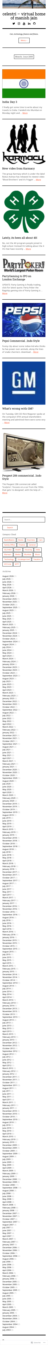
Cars (41, 540)
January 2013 (8, 1039)
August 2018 (8, 849)
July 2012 (6, 1057)
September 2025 (9, 607)
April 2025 (6, 621)
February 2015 (8, 968)
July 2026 (6, 579)
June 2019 (6, 820)
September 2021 (9, 744)
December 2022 (9, 701)
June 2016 (6, 923)
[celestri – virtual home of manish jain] (24, 4)
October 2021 (8, 741)
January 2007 (8, 1244)
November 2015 (9, 943)
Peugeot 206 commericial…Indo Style (21, 477)
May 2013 (6, 1028)
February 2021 (8, 764)
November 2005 (9, 1284)
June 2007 (6, 1230)
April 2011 (6, 1099)
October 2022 (8, 707)
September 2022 (9, 709)
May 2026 (6, 584)
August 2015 (8, 951)
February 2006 (8, 1276)
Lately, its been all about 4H (19, 238)
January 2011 (8, 1108)
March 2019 (7, 829)
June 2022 (6, 718)
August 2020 (8, 781)
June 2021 (6, 752)
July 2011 (6, 1091)
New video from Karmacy (18, 168)
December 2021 (9, 735)
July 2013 (6, 1022)
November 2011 (9, 1079)
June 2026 (6, 582)
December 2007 (9, 1213)
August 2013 (8, 1020)
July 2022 (6, 715)
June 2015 (6, 957)
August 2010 (8, 1122)
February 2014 (8, 1003)
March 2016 (7, 931)
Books (20, 540)
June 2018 (6, 855)
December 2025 (9, 599)
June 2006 (6, 1264)
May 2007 (6, 1233)
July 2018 (6, 852)
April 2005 (6, 1304)
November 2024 (9, 636)
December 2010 (9, 1111)
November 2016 (9, 909)
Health (18, 549)
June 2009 (6, 1162)
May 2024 (6, 653)
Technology (9, 559)
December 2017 (9, 872)
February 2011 (8, 1105)
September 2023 (9, 675)
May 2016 (6, 926)
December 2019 (9, 803)
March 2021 (7, 761)
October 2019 (8, 809)
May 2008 (6, 1199)
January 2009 (8, 1176)
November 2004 (9, 1318)
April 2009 (6, 1168)
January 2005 (8, 1313)
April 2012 (6, 1065)
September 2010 (9, 1119)
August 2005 (8, 1293)
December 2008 (9, 1179)
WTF (17, 564)
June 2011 (6, 1094)
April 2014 (6, 997)
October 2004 (8, 1321)
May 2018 (6, 857)
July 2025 (6, 613)
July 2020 (6, 783)
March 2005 (7, 1307)
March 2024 (7, 658)
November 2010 (9, 1113)
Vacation (37, 559)
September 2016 (9, 914)
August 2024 (8, 644)
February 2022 (8, 729)
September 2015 (9, 948)
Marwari (7, 554)
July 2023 (6, 681)
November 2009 (9, 1148)
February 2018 (8, 866)
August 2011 (8, 1088)
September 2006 (9, 1256)
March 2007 (7, 1239)
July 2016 (6, 920)
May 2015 (6, 960)
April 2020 (6, 792)
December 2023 (9, 667)
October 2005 (8, 1287)
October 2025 (8, 604)
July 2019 (6, 818)
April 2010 (6, 1133)
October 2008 (8, 1185)
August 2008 (8, 1190)
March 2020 (7, 795)
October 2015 (8, 946)
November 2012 (9, 1045)
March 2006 (7, 1273)
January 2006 (8, 1278)
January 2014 (8, 1005)
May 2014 (6, 994)
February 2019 (8, 832)
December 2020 (9, 769)
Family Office (9, 545)
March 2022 (7, 727)
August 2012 (8, 1054)
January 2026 (8, 596)
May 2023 (6, 687)
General (32, 545)
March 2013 (7, 1034)
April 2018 (6, 860)
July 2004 (6, 1330)
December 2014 (9, 974)
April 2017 (6, 894)
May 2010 (6, 1130)
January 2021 (8, 766)
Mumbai (27, 554)
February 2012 (8, 1071)
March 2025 (7, 624)
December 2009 (9, 1145)
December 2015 (9, 940)
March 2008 (7, 1204)
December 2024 (9, 633)
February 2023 (8, 695)
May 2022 (6, 721)
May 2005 (6, 1301)
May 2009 (6, 1165)
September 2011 (9, 1085)
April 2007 (6, 1236)
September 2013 (9, 1017)
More (25, 113)
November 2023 (9, 670)
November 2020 (9, 772)
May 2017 (6, 892)
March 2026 (7, 590)
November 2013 (9, 1011)
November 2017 (9, 874)
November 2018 (9, 840)
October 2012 (8, 1048)
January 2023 (8, 698)
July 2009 (6, 1159)
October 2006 (8, 1253)
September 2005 (9, 1290)
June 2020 (6, 786)
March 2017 (7, 897)
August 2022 (8, 712)
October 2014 (8, 980)
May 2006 (6, 1267)
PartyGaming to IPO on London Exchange (16, 277)
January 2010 (8, 1142)
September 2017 (9, 880)
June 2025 (6, 616)
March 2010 (7, 1136)
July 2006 (6, 1261)
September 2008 (9, 1187)
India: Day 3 (9, 102)
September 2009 (9, 1153)
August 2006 (8, 1259)
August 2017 (8, 883)
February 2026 (8, 593)
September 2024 (9, 641)
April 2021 (6, 758)
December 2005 (9, 1281)
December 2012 (9, 1042)
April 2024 (6, 655)
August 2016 (8, 917)
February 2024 (8, 661)
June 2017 (6, 889)
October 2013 (8, 1014)
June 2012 (6, 1059)
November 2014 (9, 977)
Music (37, 554)
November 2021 (9, 738)
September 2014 (9, 983)
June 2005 (6, 1298)
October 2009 (8, 1150)
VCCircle (7, 564)
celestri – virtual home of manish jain (24, 16)
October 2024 (8, 638)
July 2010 (6, 1125)
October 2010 (8, 1116)
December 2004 (9, 1315)
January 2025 (8, 630)
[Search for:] (23, 519)
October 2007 (8, 1219)
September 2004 (9, 1324)
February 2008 (8, 1207)
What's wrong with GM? (17, 408)
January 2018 (8, 869)
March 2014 (7, 1000)
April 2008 (6, 1202)
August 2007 (8, 1224)
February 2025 (8, 627)
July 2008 (6, 1193)
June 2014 (6, 991)
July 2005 (6, 1295)
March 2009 (7, 1170)
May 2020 (6, 789)
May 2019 (6, 823)
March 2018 (7, 863)
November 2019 (9, 806)
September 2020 (9, 778)
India (38, 549)
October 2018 (8, 843)
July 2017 (6, 886)
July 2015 (6, 954)
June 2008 (6, 1196)
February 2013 (8, 1037)
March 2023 (7, 692)
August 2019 (8, 815)
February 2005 (8, 1310)
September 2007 (9, 1222)
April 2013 (6, 1031)
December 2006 (9, 1247)
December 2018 (9, 838)
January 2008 (8, 1210)
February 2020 (8, 798)
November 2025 (9, 601)
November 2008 (9, 1182)
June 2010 (6, 1128)
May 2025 (6, 618)
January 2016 (8, 937)
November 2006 (9, 1250)
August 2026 (8, 576)
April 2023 (6, 690)
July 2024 (6, 647)
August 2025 (8, 610)
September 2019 (9, 812)
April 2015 (6, 963)
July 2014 (6, 988)
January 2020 (8, 801)
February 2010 (8, 1139)
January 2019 (8, 835)
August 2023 (8, 678)
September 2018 (9, 846)
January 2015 (8, 971)
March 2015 (7, 965)
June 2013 (6, 1025)
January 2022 (8, 732)
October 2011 (8, 1082)
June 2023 (6, 684)
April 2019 (6, 826)
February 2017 (8, 900)
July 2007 (6, 1227)
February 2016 (8, 934)
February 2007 (8, 1241)
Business (31, 540)
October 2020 (8, 775)
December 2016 (9, 906)
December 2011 (9, 1076)
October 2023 (8, 673)
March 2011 (7, 1102)
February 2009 (8, 1173)
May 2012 (6, 1062)
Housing (28, 549)
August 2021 (8, 747)
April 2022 (6, 724)
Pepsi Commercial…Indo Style (21, 341)
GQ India (7, 549)
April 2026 (6, 587)
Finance (22, 545)
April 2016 (6, 929)
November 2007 (9, 1216)
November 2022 (9, 704)
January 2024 (8, 664)
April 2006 (6, 1270)
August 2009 (8, 1156)
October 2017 (8, 877)
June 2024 (6, 650)
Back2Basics (9, 540)
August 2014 (8, 985)
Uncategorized (24, 559)
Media (17, 554)
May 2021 (6, 755)
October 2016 (8, 911)
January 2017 (8, 903)
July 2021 (6, 749)
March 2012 (7, 1068)
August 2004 (8, 1327)
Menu (23, 40)
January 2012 (8, 1074)
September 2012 (9, 1051)
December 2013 (9, 1008)
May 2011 (6, 1096)
